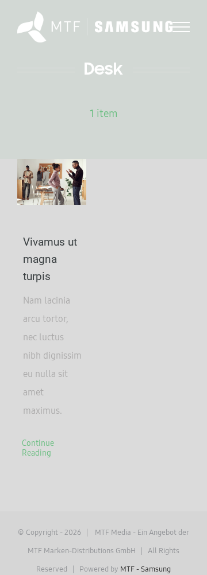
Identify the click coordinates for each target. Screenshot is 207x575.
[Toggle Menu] (181, 27)
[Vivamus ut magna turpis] (51, 182)
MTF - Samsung (145, 569)
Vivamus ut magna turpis (50, 259)
